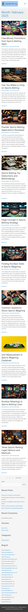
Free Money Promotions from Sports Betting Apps (14, 41)
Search (3, 481)
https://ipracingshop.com (7, 590)
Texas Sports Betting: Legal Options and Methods (12, 450)
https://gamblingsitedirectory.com (9, 572)
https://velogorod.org (6, 595)
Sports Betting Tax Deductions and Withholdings (11, 176)
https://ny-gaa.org (6, 556)
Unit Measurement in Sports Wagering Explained (12, 357)
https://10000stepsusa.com (8, 597)
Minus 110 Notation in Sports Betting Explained (12, 508)
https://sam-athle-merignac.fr (8, 561)
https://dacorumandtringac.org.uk (9, 559)
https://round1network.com (8, 563)
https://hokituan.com (6, 579)
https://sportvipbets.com (7, 552)
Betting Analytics (5, 46)
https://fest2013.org (6, 601)
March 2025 (4, 528)
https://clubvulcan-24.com (8, 586)
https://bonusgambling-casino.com (10, 568)
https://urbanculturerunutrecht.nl (9, 565)
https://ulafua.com (6, 588)
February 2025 (5, 530)
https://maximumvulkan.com (8, 583)
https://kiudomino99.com (7, 577)
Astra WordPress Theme (17, 609)
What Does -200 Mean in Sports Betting (11, 495)
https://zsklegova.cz (6, 550)
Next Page (18, 477)
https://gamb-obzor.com (7, 574)
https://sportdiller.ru (6, 599)
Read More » (4, 63)
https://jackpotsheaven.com (8, 581)
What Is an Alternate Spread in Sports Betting (12, 506)
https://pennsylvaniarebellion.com (9, 592)
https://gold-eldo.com (6, 570)
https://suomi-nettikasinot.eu (8, 554)
